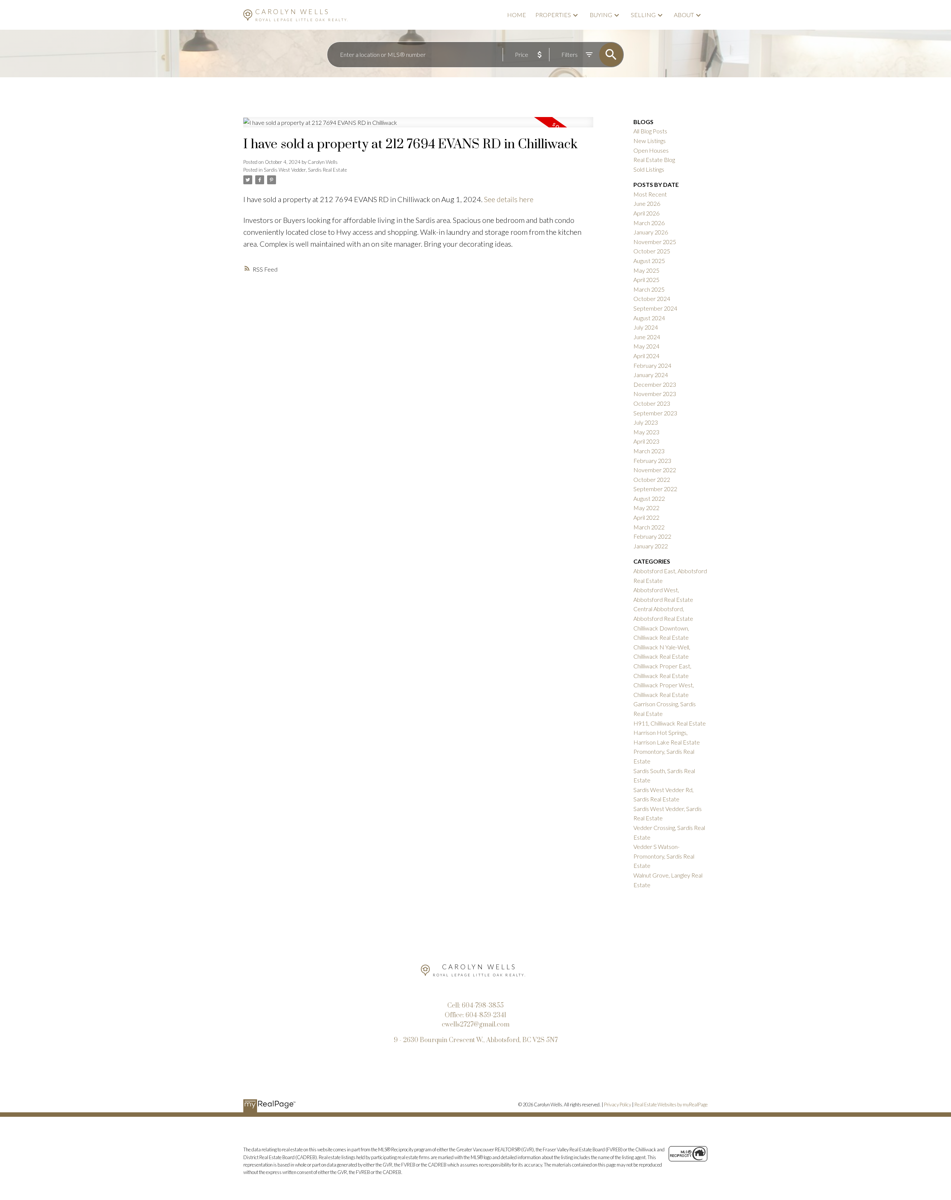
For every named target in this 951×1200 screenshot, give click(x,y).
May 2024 (646, 346)
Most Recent (650, 194)
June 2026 (646, 203)
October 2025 (651, 250)
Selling (643, 14)
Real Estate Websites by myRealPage (671, 1104)
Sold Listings (648, 169)
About (684, 14)
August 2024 (649, 317)
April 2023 (646, 441)
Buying (601, 14)
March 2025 (649, 289)
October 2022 (651, 479)
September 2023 (655, 412)
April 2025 (646, 279)
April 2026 (646, 213)
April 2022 (646, 517)
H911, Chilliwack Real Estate (669, 723)
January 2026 (650, 232)
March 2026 (649, 222)
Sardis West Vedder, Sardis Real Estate (305, 170)
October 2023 (651, 403)
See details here (508, 199)
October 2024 (651, 298)
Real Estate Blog (654, 159)
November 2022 (654, 469)
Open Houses (651, 150)
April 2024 (646, 355)
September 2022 (655, 488)
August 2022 (649, 498)
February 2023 (652, 460)
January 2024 (650, 374)
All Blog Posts (650, 130)
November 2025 (654, 241)
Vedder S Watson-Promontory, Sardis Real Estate (663, 856)
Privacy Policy (617, 1104)
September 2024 (655, 308)
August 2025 (649, 260)
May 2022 (646, 507)
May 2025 (646, 270)
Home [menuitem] (516, 14)
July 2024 (645, 327)
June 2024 (646, 336)
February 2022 (652, 536)
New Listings (649, 140)
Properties (553, 14)
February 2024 (652, 365)
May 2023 (646, 431)
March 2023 (649, 450)
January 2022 (650, 545)
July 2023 (645, 422)
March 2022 (649, 527)
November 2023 (654, 393)
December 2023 (654, 384)
